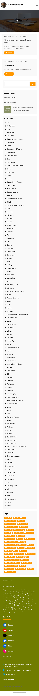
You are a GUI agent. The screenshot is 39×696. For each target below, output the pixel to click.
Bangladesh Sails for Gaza (10, 102)
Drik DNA (10, 202)
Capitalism (10, 136)
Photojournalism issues (15, 400)
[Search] (32, 84)
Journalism (11, 548)
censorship (11, 524)
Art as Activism (7, 100)
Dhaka (31, 530)
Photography (11, 394)
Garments (10, 238)
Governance (11, 255)
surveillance (11, 466)
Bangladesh (11, 132)
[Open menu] (37, 5)
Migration (10, 328)
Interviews (10, 288)
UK (8, 482)
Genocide (10, 248)
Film (8, 235)
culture (9, 179)
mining (9, 334)
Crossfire (10, 175)
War (8, 496)
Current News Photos (14, 182)
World (9, 505)
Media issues (11, 324)
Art (17, 518)
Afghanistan (11, 126)
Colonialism (11, 162)
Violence (10, 492)
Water (9, 502)
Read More (9, 53)
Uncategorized (12, 486)
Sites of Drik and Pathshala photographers (15, 448)
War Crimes (11, 572)
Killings (9, 301)
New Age (10, 354)
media (9, 321)
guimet (9, 258)
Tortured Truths (9, 65)
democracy (20, 530)
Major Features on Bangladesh (17, 314)
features (10, 232)
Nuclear (9, 367)
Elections (10, 218)
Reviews (10, 427)
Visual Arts (21, 569)
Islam (9, 294)
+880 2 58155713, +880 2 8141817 (16, 670)
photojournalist (12, 404)
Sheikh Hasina (12, 440)
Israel (31, 545)
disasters (10, 195)
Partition (10, 380)
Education (10, 215)
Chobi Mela (11, 152)
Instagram (11, 651)
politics (9, 407)
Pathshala (10, 384)
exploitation (11, 228)
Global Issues (11, 251)
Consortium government (15, 165)
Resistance (11, 423)
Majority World (12, 318)
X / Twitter (11, 635)
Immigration (11, 275)
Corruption (10, 169)
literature (10, 311)
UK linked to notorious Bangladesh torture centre (17, 41)
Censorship (11, 142)
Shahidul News (15, 4)
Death (9, 530)
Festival (21, 536)
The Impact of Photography (10, 97)
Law (8, 304)
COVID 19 (10, 172)
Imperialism (11, 278)
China (9, 146)
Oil (8, 374)
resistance (27, 563)
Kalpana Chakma (13, 298)
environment (11, 225)
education (18, 533)
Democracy (11, 185)
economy (10, 212)
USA (8, 489)
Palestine (31, 554)
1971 (8, 122)
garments (10, 539)
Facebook (11, 641)
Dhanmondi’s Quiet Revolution (10, 105)
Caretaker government (15, 139)
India (8, 281)
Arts (8, 129)
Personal (10, 390)
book (22, 521)
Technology (11, 472)
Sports (9, 459)
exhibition (10, 536)
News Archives (12, 361)
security (9, 433)
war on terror (11, 499)
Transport (10, 479)
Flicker (10, 646)
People (9, 387)
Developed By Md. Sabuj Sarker (19, 692)
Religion (9, 420)
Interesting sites (12, 285)
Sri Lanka (10, 462)
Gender (9, 245)
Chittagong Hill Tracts (14, 149)
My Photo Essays (13, 347)
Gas (8, 242)
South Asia (10, 453)
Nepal (9, 351)
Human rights (11, 268)
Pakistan (10, 377)
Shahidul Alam (12, 437)
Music (9, 344)
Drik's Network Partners (15, 205)
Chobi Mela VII (12, 155)
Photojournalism (13, 397)
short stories (11, 443)
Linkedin (10, 625)
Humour (10, 271)
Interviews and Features (15, 291)
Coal (8, 159)
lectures (9, 308)
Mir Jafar (10, 338)
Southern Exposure (13, 456)
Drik (8, 533)
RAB (8, 414)
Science (9, 430)
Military (9, 331)
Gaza (20, 539)
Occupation (11, 371)
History (9, 265)
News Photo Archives (14, 364)
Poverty (9, 410)
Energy (9, 222)
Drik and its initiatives (14, 199)
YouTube (10, 630)
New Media (11, 357)
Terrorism (10, 476)
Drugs (9, 208)
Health (9, 261)
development (11, 189)
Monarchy (10, 341)
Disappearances (12, 192)
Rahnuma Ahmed (13, 417)
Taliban (9, 469)
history (23, 542)
